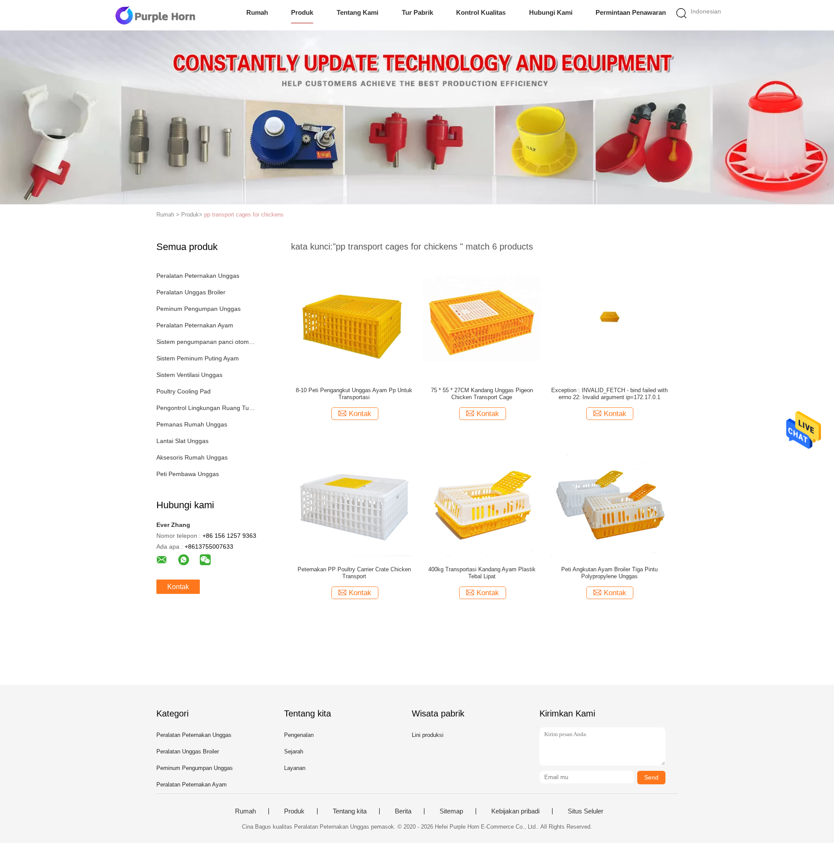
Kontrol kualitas (481, 12)
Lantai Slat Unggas (182, 440)
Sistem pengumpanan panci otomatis (205, 341)
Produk (302, 12)
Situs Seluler (585, 811)
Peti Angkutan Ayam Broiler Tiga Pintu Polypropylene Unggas (609, 573)
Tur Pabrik (417, 12)
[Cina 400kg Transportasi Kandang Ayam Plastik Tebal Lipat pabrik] (481, 497)
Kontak (178, 586)
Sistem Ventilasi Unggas (189, 374)
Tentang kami (357, 12)
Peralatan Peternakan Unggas (197, 275)
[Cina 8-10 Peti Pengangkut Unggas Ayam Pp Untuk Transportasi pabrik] (354, 317)
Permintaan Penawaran (631, 12)
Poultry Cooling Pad (183, 391)
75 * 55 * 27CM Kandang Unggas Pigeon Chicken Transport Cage (482, 393)
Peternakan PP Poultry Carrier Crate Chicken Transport (354, 573)
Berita (403, 811)
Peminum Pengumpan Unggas (198, 308)
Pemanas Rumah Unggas (191, 424)
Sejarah (293, 751)
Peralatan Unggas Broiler (190, 292)
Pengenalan (299, 735)
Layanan (294, 768)
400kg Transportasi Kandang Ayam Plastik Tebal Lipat (482, 573)
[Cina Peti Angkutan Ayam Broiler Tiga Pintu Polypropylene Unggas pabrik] (609, 497)
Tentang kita (350, 811)
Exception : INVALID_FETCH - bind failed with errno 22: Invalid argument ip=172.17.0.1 (609, 393)
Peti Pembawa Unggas (187, 473)
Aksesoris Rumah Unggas (192, 457)
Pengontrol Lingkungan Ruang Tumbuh (205, 407)
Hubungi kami (551, 12)
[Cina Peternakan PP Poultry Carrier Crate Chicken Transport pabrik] (354, 497)
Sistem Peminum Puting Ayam (197, 358)
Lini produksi (427, 735)
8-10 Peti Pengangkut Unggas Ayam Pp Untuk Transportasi (354, 393)
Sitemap (451, 811)
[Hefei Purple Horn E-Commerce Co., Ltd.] (155, 15)
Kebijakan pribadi (515, 811)
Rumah (257, 12)
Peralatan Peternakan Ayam (194, 325)
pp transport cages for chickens (244, 214)
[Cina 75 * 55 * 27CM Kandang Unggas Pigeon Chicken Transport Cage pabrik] (481, 317)
